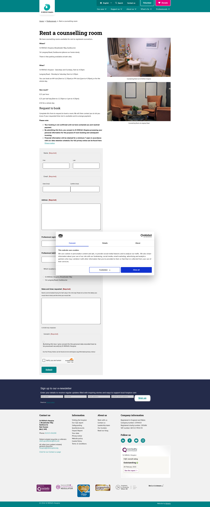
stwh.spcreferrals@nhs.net (49, 441)
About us (130, 9)
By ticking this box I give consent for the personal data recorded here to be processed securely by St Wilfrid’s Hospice (69, 345)
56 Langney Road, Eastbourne (56, 280)
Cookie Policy (77, 441)
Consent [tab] (72, 243)
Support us (115, 9)
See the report (130, 470)
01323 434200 (50, 433)
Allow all (136, 270)
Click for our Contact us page (50, 452)
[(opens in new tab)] (44, 488)
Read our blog (103, 430)
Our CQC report (77, 423)
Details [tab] (105, 243)
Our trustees (102, 428)
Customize (103, 270)
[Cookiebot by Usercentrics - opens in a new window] (142, 235)
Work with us (102, 420)
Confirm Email (74, 184)
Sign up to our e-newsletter (56, 388)
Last (74, 160)
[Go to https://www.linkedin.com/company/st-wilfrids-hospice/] (123, 440)
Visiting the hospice (79, 420)
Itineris (168, 503)
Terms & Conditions (79, 444)
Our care (100, 9)
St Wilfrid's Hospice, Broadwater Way (58, 277)
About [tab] (137, 243)
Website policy (77, 438)
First (44, 160)
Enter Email (46, 184)
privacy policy (50, 402)
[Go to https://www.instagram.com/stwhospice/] (143, 440)
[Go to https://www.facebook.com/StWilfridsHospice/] (129, 440)
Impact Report (77, 430)
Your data (75, 433)
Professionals (161, 9)
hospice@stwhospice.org (48, 448)
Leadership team (104, 425)
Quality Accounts (78, 428)
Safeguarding (77, 425)
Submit (49, 369)
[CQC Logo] (129, 452)
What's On (145, 9)
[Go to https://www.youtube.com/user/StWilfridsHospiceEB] (136, 440)
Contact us (131, 3)
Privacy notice (50, 143)
